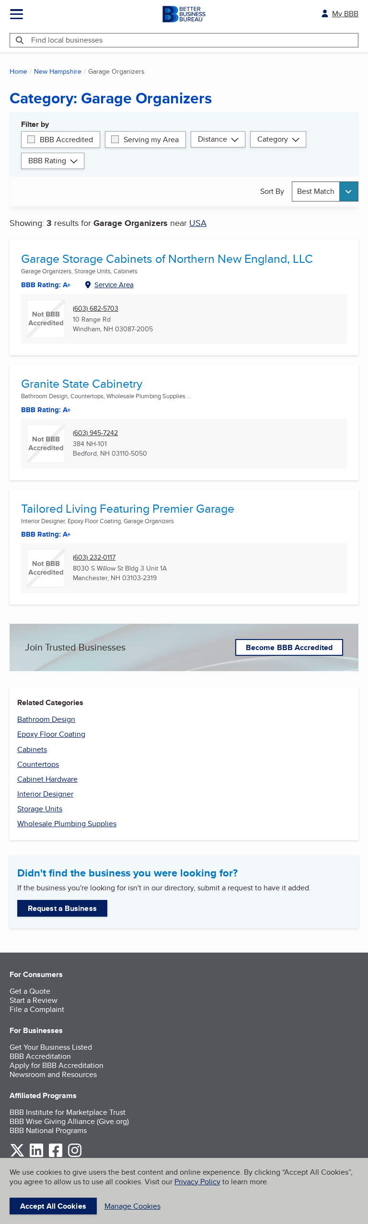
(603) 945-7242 (95, 433)
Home (18, 71)
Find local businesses (67, 39)
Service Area (114, 285)
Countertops (38, 764)
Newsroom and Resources (53, 1074)
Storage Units (39, 808)
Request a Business (62, 908)
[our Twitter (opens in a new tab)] (17, 1155)
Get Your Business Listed (51, 1047)
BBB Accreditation (40, 1056)
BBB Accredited (66, 139)
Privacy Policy (197, 1181)
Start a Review (34, 1000)
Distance (212, 139)
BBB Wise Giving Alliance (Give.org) (69, 1121)
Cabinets (32, 749)
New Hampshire (57, 71)
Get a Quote (30, 991)
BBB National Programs (48, 1130)
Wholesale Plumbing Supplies (66, 823)
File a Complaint (37, 1009)
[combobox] (325, 191)
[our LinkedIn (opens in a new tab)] (36, 1155)
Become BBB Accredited (289, 647)
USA (198, 223)
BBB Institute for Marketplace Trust (68, 1112)
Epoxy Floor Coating (51, 734)
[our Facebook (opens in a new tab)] (55, 1155)
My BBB (345, 13)
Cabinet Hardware (47, 779)
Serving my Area (151, 139)
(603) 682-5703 (95, 308)
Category (272, 139)
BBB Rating (47, 160)
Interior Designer (45, 793)
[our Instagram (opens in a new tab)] (74, 1155)
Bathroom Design (46, 719)
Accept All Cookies (53, 1206)
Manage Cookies (132, 1206)
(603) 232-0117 (94, 557)
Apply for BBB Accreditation (57, 1065)
